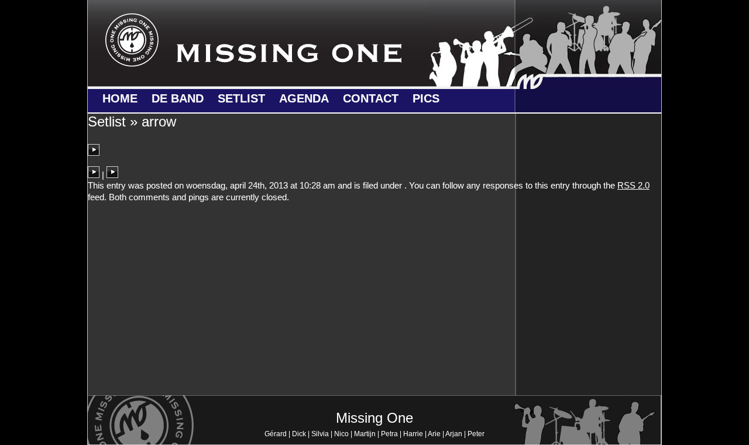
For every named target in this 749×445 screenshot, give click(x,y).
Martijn (365, 434)
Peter (476, 434)
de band (178, 98)
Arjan (453, 434)
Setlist (241, 98)
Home (120, 98)
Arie (434, 434)
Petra (389, 434)
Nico (341, 434)
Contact (370, 98)
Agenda (304, 98)
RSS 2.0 (633, 185)
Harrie (413, 434)
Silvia (320, 434)
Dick (299, 434)
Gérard (275, 434)
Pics (426, 98)
